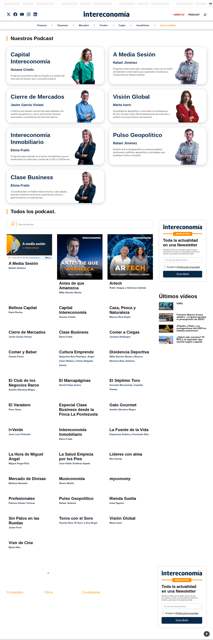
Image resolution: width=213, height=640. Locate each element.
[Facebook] (15, 14)
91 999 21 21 (89, 606)
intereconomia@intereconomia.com (102, 601)
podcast (194, 14)
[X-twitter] (9, 14)
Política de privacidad (188, 266)
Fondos (104, 25)
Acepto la (183, 266)
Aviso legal (50, 604)
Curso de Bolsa (168, 25)
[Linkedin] (35, 14)
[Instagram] (29, 14)
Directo (179, 14)
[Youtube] (22, 14)
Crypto (122, 25)
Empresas (63, 25)
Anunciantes (14, 604)
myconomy (13, 599)
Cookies (49, 616)
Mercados (84, 25)
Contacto (49, 599)
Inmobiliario (142, 25)
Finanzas (42, 25)
